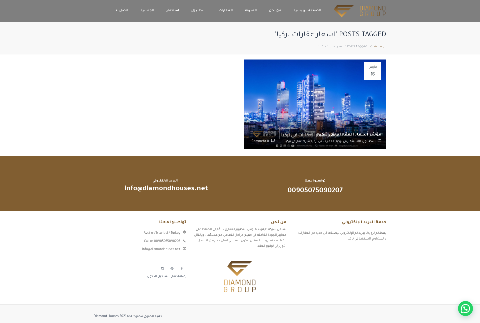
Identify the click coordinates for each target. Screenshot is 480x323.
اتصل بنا (121, 10)
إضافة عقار (178, 276)
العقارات (226, 10)
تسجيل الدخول (157, 276)
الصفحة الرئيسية (307, 10)
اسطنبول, (368, 141)
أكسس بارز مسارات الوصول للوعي (362, 250)
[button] (465, 308)
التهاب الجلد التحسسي (370, 268)
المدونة (251, 10)
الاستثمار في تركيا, (347, 141)
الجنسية (147, 10)
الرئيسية (380, 46)
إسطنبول (198, 10)
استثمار (172, 10)
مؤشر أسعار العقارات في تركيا (349, 134)
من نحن (275, 10)
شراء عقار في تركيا (297, 141)
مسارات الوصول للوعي (370, 259)
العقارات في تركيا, (322, 141)
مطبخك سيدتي (375, 276)
